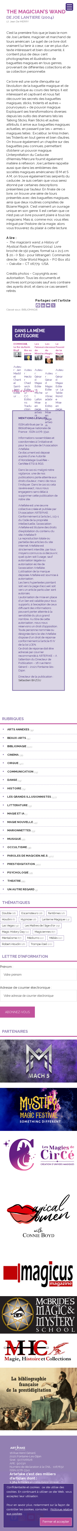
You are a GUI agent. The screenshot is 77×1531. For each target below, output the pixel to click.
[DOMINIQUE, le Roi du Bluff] (17, 355)
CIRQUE (12, 763)
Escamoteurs (31, 913)
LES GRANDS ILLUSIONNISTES (29, 796)
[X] (53, 305)
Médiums (35, 937)
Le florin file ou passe (28, 346)
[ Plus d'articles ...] (24, 391)
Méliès (55, 937)
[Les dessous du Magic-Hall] (49, 361)
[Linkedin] (43, 305)
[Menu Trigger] (69, 7)
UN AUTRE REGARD (20, 889)
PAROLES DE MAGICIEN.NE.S (27, 855)
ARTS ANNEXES (18, 729)
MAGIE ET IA (15, 813)
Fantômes (56, 913)
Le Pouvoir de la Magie (60, 346)
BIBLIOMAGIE (30, 309)
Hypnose (28, 919)
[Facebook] (38, 305)
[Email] (48, 305)
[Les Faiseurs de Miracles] (38, 358)
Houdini (8, 919)
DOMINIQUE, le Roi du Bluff (20, 346)
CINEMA (13, 754)
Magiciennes (45, 931)
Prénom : (6, 967)
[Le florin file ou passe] (28, 358)
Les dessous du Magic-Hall (50, 346)
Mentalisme (11, 937)
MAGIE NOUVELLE (20, 822)
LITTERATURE (17, 805)
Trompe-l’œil (41, 944)
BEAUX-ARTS (16, 738)
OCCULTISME (17, 847)
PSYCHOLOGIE (17, 872)
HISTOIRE (14, 788)
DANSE (12, 779)
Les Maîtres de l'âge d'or (42, 925)
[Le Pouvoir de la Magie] (59, 358)
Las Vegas (10, 925)
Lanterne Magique (55, 919)
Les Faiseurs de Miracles (40, 346)
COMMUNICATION (20, 771)
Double (9, 913)
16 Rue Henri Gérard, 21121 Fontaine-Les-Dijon (25, 1454)
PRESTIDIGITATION (21, 864)
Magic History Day (15, 931)
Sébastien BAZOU (29, 680)
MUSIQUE (14, 838)
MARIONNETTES (19, 830)
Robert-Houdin (13, 944)
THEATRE (14, 880)
